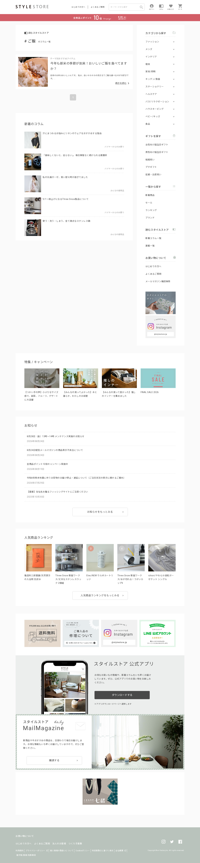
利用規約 (19, 851)
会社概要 (119, 851)
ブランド (150, 217)
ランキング (151, 210)
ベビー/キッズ (152, 116)
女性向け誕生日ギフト (156, 144)
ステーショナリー (154, 86)
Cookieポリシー (83, 851)
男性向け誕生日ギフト (156, 152)
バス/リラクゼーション (157, 101)
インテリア (151, 56)
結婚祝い (150, 159)
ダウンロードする (122, 694)
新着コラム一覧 (153, 238)
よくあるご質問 (98, 7)
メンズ (148, 49)
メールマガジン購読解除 (157, 281)
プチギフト (151, 167)
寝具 (147, 64)
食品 (147, 124)
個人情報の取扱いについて (61, 851)
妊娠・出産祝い (153, 174)
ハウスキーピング (154, 109)
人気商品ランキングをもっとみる (100, 595)
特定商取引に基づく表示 (102, 851)
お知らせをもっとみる (100, 511)
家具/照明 (150, 71)
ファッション (152, 41)
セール (148, 202)
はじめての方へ (78, 7)
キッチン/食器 (152, 79)
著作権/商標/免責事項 (26, 855)
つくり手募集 (75, 843)
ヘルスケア (151, 94)
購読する (54, 760)
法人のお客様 (59, 843)
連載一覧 (150, 245)
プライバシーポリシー (35, 851)
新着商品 (150, 195)
